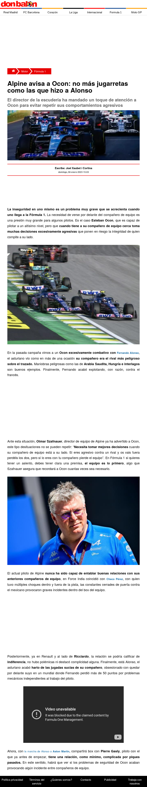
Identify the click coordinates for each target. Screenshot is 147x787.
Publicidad (110, 779)
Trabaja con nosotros (135, 781)
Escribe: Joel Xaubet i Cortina (73, 168)
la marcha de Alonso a (46, 751)
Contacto (85, 779)
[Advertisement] (74, 42)
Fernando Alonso (128, 353)
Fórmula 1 (40, 71)
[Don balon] (69, 4)
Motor (24, 71)
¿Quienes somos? (61, 779)
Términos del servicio (36, 781)
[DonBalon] (11, 71)
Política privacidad (12, 779)
